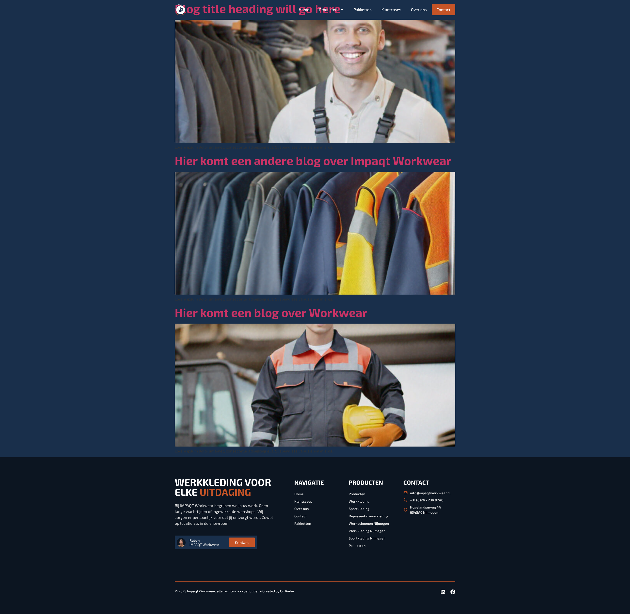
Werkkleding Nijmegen (367, 531)
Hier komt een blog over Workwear (271, 312)
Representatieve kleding (368, 516)
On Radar (287, 591)
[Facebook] (452, 591)
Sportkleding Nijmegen (367, 538)
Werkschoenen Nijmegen (369, 523)
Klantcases (391, 9)
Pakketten (363, 9)
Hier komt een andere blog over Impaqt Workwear (313, 160)
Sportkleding (359, 509)
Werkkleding (359, 501)
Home (304, 9)
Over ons (419, 9)
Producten (328, 9)
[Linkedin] (443, 591)
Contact (443, 9)
